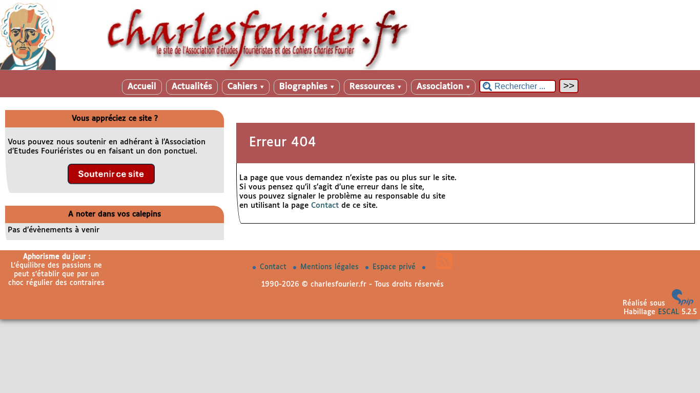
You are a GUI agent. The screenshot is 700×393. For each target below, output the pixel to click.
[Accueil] (350, 68)
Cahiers (246, 86)
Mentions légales (330, 267)
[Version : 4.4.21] (682, 303)
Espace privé (395, 267)
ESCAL (668, 312)
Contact (325, 205)
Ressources (375, 86)
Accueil (142, 86)
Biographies (306, 86)
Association (443, 86)
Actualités (192, 86)
